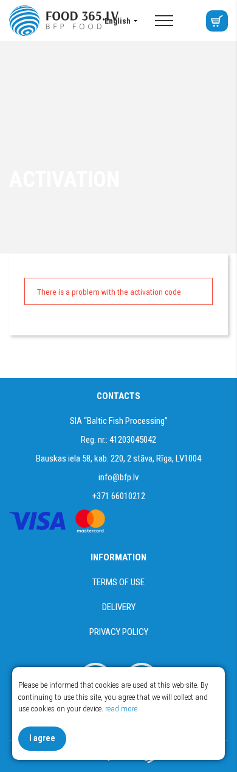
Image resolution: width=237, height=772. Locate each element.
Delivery (119, 607)
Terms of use (118, 582)
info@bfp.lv (118, 477)
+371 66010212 (118, 496)
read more (121, 708)
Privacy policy (118, 631)
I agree (42, 738)
